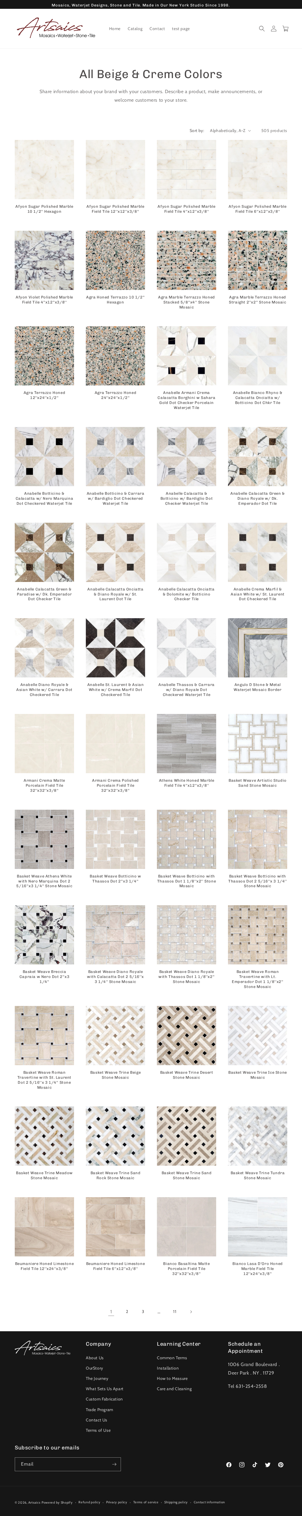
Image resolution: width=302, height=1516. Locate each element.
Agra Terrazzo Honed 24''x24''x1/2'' (115, 395)
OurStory (94, 1368)
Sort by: (197, 130)
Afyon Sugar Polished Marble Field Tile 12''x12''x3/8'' (115, 209)
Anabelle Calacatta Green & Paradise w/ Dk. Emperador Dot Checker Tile (44, 594)
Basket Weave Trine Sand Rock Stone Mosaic (116, 1175)
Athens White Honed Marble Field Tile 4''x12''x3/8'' (186, 783)
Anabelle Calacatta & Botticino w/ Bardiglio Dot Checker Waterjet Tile (186, 498)
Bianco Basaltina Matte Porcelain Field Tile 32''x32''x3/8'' (186, 1268)
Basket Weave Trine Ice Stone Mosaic (257, 1075)
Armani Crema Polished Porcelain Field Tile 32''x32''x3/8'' (115, 785)
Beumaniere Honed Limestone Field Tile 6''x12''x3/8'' (115, 1266)
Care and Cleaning (174, 1388)
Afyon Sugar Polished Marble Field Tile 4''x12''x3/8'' (186, 209)
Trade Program (99, 1409)
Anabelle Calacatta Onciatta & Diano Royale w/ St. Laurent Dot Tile (115, 594)
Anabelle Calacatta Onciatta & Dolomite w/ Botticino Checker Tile (186, 594)
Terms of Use (98, 1430)
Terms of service (146, 1502)
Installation (168, 1368)
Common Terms (172, 1357)
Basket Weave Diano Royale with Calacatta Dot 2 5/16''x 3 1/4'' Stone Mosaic (115, 976)
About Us (95, 1357)
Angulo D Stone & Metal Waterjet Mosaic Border (257, 687)
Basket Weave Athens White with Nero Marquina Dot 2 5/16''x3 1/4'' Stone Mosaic (44, 881)
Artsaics (34, 1502)
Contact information (209, 1502)
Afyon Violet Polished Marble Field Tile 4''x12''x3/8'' (44, 299)
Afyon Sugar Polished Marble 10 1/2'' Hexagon (44, 209)
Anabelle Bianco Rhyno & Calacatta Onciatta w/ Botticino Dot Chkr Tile (258, 397)
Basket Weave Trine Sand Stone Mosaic (187, 1175)
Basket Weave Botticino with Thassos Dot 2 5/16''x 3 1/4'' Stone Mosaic (257, 881)
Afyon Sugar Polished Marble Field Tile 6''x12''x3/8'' (257, 209)
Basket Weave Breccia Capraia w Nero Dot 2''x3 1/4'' (44, 976)
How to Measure (172, 1378)
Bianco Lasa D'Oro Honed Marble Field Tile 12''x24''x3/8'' (257, 1268)
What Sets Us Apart (105, 1388)
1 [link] (111, 1311)
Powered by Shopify (57, 1502)
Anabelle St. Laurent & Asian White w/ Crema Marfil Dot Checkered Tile (115, 689)
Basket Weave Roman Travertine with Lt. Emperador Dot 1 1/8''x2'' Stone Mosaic (257, 979)
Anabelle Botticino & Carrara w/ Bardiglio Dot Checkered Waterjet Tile (116, 498)
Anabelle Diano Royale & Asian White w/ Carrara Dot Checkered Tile (44, 689)
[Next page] (190, 1311)
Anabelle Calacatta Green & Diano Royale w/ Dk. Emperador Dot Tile (257, 498)
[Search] (262, 29)
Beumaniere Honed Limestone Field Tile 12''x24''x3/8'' (44, 1266)
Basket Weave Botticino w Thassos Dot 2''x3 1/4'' (115, 878)
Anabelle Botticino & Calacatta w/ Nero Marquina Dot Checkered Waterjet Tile (44, 498)
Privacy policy (116, 1502)
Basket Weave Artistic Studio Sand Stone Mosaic (258, 783)
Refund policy (89, 1502)
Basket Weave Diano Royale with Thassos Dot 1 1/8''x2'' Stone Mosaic (186, 976)
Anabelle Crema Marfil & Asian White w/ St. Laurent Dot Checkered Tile (258, 594)
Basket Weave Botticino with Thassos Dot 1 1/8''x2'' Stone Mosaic (186, 881)
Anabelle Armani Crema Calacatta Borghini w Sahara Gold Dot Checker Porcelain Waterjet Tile (186, 400)
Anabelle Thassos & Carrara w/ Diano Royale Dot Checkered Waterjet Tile (186, 689)
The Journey (97, 1378)
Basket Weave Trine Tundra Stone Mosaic (258, 1175)
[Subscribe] (114, 1464)
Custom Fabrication (104, 1399)
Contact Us (96, 1420)
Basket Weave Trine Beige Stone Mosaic (115, 1075)
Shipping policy (176, 1502)
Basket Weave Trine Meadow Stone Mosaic (44, 1175)
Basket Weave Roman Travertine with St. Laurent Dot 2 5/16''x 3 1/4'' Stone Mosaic (44, 1080)
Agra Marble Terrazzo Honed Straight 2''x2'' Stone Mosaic (257, 299)
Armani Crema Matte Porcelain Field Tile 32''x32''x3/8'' (44, 785)
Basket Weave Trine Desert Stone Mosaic (186, 1075)
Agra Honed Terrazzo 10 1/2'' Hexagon (115, 299)
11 (174, 1311)
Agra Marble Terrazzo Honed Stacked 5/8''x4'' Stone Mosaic (186, 302)
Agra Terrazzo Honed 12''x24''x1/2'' (44, 395)
